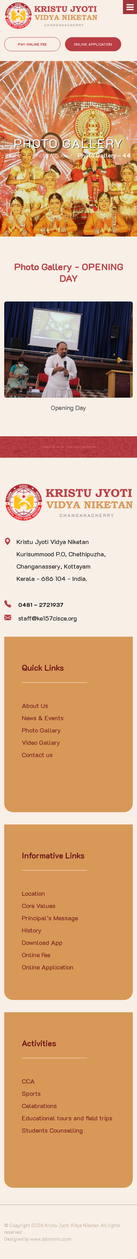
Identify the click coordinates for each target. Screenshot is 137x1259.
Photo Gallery (41, 730)
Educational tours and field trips (67, 1118)
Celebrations (39, 1105)
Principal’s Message (50, 918)
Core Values (39, 905)
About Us (35, 705)
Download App (42, 942)
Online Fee (36, 954)
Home (14, 155)
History (31, 930)
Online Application (93, 44)
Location (33, 893)
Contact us (37, 754)
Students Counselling (52, 1130)
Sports (31, 1093)
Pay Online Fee (32, 44)
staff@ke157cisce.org (47, 618)
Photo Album (49, 155)
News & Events (43, 718)
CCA (28, 1081)
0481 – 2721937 (41, 604)
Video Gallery (41, 742)
